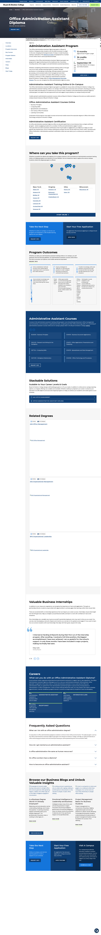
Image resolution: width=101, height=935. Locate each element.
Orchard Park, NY (38, 206)
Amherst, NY (36, 192)
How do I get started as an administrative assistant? (49, 745)
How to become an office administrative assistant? (49, 764)
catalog (88, 325)
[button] (96, 930)
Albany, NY (36, 189)
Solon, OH (67, 192)
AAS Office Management (41, 397)
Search (97, 1)
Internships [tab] (9, 58)
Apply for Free (83, 4)
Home (11, 9)
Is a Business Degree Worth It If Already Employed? (37, 801)
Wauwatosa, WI (83, 189)
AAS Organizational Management (41, 481)
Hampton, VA (52, 189)
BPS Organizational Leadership (41, 536)
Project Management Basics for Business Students (83, 801)
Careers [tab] (8, 61)
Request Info (94, 4)
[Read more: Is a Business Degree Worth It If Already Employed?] (39, 791)
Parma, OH (67, 189)
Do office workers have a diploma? (43, 758)
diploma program (49, 54)
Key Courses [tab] (9, 52)
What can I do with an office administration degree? (49, 730)
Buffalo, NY (36, 195)
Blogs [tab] (7, 68)
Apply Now (83, 75)
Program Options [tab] (10, 55)
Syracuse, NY (36, 209)
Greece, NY (36, 198)
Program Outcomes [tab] (11, 49)
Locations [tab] (8, 46)
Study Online (62, 214)
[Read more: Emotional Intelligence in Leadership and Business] (62, 791)
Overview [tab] (8, 43)
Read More (32, 821)
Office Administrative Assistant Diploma (48, 401)
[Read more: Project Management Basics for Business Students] (86, 791)
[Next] (38, 658)
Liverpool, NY (36, 203)
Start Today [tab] (9, 71)
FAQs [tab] (7, 65)
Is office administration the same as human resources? (51, 751)
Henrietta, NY (37, 200)
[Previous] (35, 658)
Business (17, 9)
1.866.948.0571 (86, 1)
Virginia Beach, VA (53, 197)
